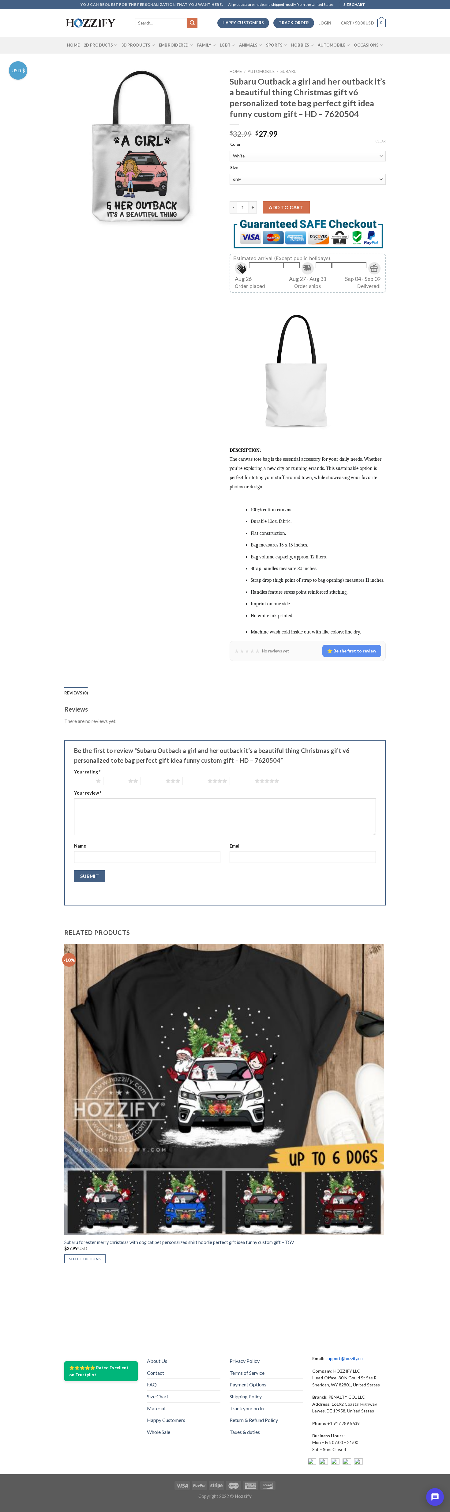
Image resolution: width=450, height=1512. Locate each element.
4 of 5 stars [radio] (195, 780)
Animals (248, 45)
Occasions (366, 45)
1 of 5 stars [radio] (83, 780)
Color (235, 144)
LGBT (225, 45)
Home (73, 45)
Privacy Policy (245, 1361)
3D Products (136, 45)
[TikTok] (358, 1462)
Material (156, 1408)
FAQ (152, 1384)
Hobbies (300, 45)
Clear (380, 141)
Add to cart (286, 207)
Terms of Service (247, 1373)
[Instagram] (323, 1462)
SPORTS (274, 45)
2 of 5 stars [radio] (115, 780)
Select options (85, 1259)
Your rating (87, 771)
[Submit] (192, 23)
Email (235, 846)
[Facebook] (312, 1462)
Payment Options (248, 1384)
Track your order (247, 1408)
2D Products (98, 45)
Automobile (332, 45)
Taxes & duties (245, 1432)
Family (204, 45)
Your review (87, 793)
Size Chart (157, 1396)
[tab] (76, 693)
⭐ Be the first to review (351, 650)
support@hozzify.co (344, 1358)
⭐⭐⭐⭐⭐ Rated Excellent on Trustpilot (99, 1371)
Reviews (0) (76, 692)
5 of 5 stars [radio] (242, 780)
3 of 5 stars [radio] (153, 780)
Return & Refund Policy (254, 1420)
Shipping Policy (246, 1396)
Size (234, 168)
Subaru (288, 71)
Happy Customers (166, 1420)
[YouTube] (335, 1462)
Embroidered (174, 45)
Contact (155, 1373)
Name (80, 846)
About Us (157, 1361)
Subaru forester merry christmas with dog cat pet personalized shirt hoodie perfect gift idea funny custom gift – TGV (179, 1242)
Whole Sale (158, 1432)
